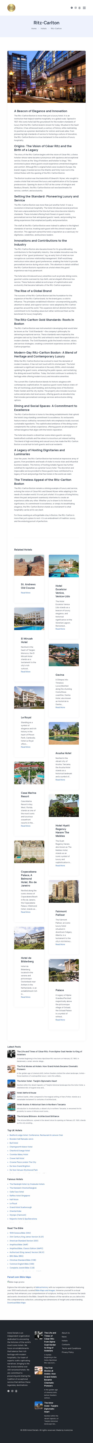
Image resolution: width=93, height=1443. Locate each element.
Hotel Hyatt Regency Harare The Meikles (63, 831)
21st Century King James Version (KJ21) (27, 1237)
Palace (60, 990)
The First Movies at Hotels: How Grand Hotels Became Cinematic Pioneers (50, 1377)
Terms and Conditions (71, 1348)
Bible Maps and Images (45, 1290)
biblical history (42, 1287)
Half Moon (14, 1199)
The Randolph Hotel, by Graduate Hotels (27, 1184)
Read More (25, 592)
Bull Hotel (14, 1143)
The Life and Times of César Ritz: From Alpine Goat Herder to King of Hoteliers (50, 1342)
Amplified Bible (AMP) (19, 1244)
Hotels (44, 28)
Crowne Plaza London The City (23, 1162)
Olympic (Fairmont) (18, 1215)
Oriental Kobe (15, 1211)
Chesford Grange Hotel (20, 1150)
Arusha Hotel (63, 753)
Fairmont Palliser (61, 913)
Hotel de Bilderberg (27, 959)
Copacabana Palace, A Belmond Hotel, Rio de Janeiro (29, 878)
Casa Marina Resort (28, 794)
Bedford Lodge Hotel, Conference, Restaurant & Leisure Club (36, 1135)
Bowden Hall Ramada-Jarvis (21, 1139)
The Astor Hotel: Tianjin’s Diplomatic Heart (37, 1081)
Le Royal (26, 717)
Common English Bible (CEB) (22, 1264)
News (64, 1336)
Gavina (60, 674)
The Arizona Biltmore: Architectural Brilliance (38, 1116)
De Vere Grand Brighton (20, 1166)
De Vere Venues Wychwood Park (24, 1170)
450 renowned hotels (16, 1369)
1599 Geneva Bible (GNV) (20, 1233)
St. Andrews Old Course (28, 586)
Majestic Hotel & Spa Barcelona (23, 1219)
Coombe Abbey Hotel (19, 1154)
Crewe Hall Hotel (17, 1158)
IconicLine (68, 1430)
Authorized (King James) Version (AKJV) (27, 1252)
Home (34, 28)
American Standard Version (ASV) (24, 1240)
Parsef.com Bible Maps (19, 1277)
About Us (66, 1333)
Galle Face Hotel (17, 1192)
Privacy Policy (68, 1352)
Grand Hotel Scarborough (21, 1207)
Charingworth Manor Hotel (21, 1147)
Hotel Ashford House (26, 1092)
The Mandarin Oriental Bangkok (23, 1188)
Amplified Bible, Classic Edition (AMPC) (26, 1248)
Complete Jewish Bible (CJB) (22, 1267)
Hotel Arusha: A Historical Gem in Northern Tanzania (41, 1104)
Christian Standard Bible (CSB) (23, 1260)
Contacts (66, 1344)
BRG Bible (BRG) (17, 1256)
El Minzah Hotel (27, 640)
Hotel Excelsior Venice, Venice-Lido (63, 591)
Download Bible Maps (16, 1302)
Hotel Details (33, 1430)
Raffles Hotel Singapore (20, 1195)
